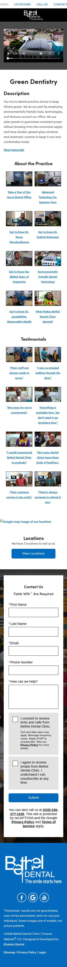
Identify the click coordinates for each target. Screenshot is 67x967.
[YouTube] (44, 897)
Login (42, 952)
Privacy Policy (29, 744)
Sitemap (9, 952)
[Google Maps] (33, 897)
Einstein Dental (14, 944)
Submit (33, 797)
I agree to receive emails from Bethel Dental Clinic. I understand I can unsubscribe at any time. (34, 772)
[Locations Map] (25, 521)
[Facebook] (21, 897)
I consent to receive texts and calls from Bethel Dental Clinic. (35, 733)
